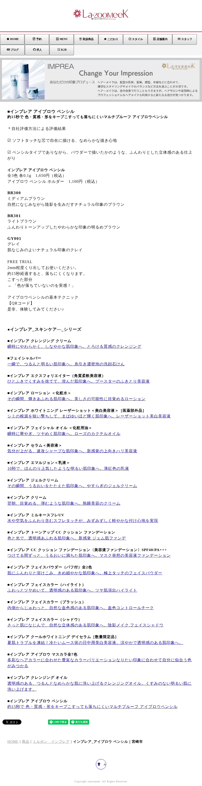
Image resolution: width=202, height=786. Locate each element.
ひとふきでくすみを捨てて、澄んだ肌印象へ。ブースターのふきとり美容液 (78, 381)
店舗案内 (162, 39)
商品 (25, 742)
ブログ (15, 49)
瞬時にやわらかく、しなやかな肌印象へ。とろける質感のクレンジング (74, 346)
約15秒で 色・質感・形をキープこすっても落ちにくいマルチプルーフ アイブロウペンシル (92, 706)
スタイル (137, 39)
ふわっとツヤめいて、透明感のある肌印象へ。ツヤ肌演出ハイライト (72, 590)
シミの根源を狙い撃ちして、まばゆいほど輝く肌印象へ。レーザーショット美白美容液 (89, 416)
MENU (64, 39)
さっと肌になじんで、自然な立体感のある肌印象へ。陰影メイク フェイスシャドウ (85, 625)
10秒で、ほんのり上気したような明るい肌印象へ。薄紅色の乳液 (68, 468)
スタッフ (186, 39)
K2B (64, 49)
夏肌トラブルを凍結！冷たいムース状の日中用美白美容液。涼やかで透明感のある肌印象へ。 (95, 643)
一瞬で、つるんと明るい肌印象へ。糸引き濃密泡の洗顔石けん (66, 364)
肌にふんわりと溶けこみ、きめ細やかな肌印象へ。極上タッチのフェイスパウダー (84, 573)
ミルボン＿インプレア (51, 742)
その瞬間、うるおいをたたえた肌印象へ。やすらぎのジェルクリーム (72, 486)
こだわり (112, 39)
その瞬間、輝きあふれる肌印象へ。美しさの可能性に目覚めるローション (76, 399)
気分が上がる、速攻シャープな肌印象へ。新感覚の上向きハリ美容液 (72, 451)
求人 (39, 49)
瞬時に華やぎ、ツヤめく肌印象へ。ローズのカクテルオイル (63, 434)
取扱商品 (88, 39)
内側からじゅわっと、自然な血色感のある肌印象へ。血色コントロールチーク (80, 608)
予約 (39, 39)
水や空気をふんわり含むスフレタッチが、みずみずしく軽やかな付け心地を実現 (82, 520)
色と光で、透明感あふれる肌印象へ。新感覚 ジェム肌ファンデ (66, 538)
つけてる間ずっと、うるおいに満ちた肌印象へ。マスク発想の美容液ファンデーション (89, 555)
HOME (14, 39)
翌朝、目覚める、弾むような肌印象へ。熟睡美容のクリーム (63, 503)
